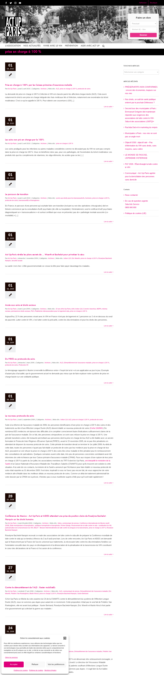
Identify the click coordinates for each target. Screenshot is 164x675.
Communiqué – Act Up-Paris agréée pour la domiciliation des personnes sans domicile (140, 176)
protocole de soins (84, 89)
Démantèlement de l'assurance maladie (77, 363)
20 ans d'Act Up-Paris (63, 309)
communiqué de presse (70, 523)
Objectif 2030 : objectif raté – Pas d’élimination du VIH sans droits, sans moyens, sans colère (140, 145)
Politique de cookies (21, 670)
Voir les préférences (56, 664)
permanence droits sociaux (20, 311)
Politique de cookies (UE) (135, 213)
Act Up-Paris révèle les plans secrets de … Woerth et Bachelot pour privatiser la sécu (44, 255)
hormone (88, 198)
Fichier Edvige (66, 525)
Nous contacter (131, 195)
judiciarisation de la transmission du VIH (19, 528)
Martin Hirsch (34, 593)
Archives (44, 89)
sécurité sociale (17, 261)
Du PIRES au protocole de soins (20, 359)
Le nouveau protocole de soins (19, 416)
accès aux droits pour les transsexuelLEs (70, 198)
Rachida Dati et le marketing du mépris (141, 127)
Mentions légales (50, 670)
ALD (57, 89)
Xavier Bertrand (82, 593)
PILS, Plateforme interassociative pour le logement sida (50, 311)
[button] (65, 638)
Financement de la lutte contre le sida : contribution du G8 (91, 525)
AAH (73, 309)
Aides (60, 523)
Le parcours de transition (16, 194)
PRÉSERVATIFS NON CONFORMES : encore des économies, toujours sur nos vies (141, 90)
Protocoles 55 (23, 365)
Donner (143, 35)
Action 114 (64, 420)
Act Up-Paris (12, 89)
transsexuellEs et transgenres (29, 200)
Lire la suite (108, 107)
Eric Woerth (76, 258)
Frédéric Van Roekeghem (20, 593)
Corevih (86, 309)
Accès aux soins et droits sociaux (20, 305)
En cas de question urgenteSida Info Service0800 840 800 (136, 204)
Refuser (35, 664)
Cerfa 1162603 (96, 428)
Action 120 (67, 258)
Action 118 (79, 309)
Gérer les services (11, 657)
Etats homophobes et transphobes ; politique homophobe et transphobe (35, 525)
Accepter (14, 664)
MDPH (99, 309)
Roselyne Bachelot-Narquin (67, 593)
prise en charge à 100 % (68, 89)
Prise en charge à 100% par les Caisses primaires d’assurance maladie (38, 85)
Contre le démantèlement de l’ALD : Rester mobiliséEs (30, 588)
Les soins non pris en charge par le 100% (24, 140)
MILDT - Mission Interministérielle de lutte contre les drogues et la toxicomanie (61, 528)
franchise (93, 309)
